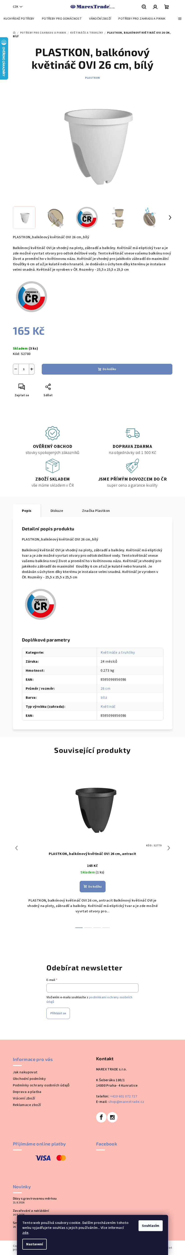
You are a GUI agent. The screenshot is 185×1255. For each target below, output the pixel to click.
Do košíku (109, 369)
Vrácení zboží (24, 1098)
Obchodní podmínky (29, 1078)
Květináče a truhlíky (118, 652)
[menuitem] (19, 19)
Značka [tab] (96, 510)
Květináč (108, 706)
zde (25, 1232)
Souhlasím (150, 1225)
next (168, 848)
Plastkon (92, 78)
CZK (15, 7)
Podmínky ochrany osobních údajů (41, 1085)
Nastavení (34, 1244)
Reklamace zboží (27, 1104)
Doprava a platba (27, 1091)
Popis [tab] (27, 510)
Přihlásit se (58, 1013)
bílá (104, 697)
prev (16, 848)
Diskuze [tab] (57, 510)
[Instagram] (112, 1117)
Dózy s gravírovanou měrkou (35, 1198)
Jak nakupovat (25, 1072)
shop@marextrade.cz (126, 1101)
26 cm (106, 688)
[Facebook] (101, 1117)
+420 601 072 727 (123, 1096)
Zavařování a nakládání (31, 1210)
